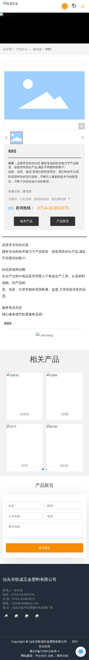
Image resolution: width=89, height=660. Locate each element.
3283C (24, 414)
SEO (75, 641)
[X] (29, 618)
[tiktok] (8, 618)
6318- (64, 466)
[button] (43, 469)
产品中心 (22, 49)
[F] (39, 618)
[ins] (19, 618)
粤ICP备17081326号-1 (44, 651)
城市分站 (62, 655)
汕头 (51, 655)
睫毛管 (37, 49)
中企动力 (41, 655)
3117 (24, 466)
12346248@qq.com (24, 603)
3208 (64, 414)
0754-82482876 (53, 208)
